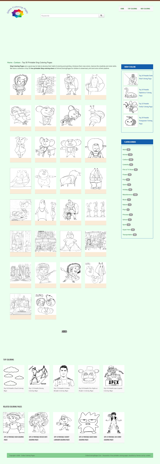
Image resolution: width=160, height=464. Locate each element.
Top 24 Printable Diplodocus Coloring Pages (145, 92)
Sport (125, 224)
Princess (126, 214)
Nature (125, 204)
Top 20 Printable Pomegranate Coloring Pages (145, 120)
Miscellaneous (128, 194)
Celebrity (126, 164)
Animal (125, 154)
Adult (124, 149)
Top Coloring (132, 9)
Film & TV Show (128, 169)
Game (125, 184)
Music (125, 199)
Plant (124, 209)
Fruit (124, 179)
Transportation (128, 234)
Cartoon (17, 62)
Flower (125, 174)
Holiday (125, 189)
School (125, 219)
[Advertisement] (80, 43)
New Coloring (145, 9)
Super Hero (127, 229)
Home (122, 9)
